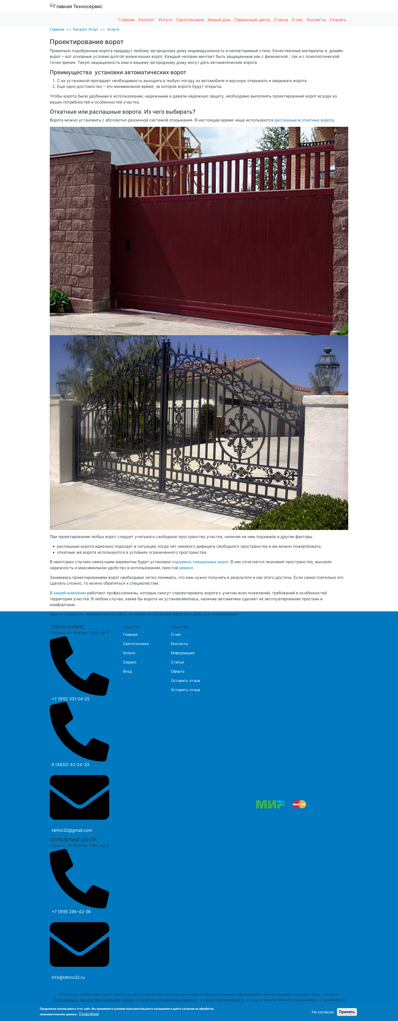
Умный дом (219, 19)
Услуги (165, 19)
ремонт (186, 567)
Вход (127, 671)
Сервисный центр (252, 19)
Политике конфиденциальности (168, 999)
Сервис (130, 662)
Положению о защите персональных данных (94, 999)
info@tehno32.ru (68, 977)
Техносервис (87, 6)
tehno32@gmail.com (72, 830)
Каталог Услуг (85, 29)
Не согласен (323, 1012)
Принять (347, 1012)
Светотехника (190, 19)
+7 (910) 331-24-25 (71, 698)
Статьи (281, 19)
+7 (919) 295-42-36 (71, 911)
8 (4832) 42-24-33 (70, 764)
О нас (297, 19)
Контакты (316, 19)
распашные (286, 120)
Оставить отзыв (185, 680)
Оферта (177, 671)
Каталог (146, 19)
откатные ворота (317, 120)
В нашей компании (68, 592)
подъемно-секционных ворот (200, 561)
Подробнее (89, 1014)
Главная (126, 19)
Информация (182, 653)
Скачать (338, 19)
